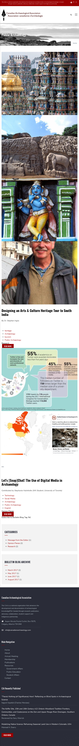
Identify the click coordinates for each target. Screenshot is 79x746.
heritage (8, 330)
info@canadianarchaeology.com (18, 630)
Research (5, 343)
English (8, 508)
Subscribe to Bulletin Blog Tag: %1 (16, 517)
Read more (9, 347)
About (7, 653)
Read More (7, 735)
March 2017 (13, 570)
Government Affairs (14, 668)
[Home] (22, 15)
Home (75, 43)
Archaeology (10, 334)
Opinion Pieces (8, 511)
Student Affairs (12, 675)
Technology (9, 495)
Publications (10, 662)
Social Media (10, 498)
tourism (8, 337)
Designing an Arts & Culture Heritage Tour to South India (37, 312)
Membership (10, 659)
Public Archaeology (13, 340)
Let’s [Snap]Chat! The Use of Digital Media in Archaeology (32, 482)
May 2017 (12, 573)
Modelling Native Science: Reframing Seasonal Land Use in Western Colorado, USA (36, 724)
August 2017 (13, 579)
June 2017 (12, 576)
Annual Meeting (11, 656)
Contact (8, 678)
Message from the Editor (18, 540)
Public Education (13, 672)
